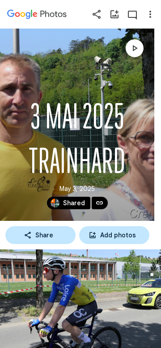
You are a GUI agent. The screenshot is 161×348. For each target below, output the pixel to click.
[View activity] (132, 14)
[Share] (97, 14)
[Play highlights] (134, 48)
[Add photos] (114, 14)
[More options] (150, 14)
